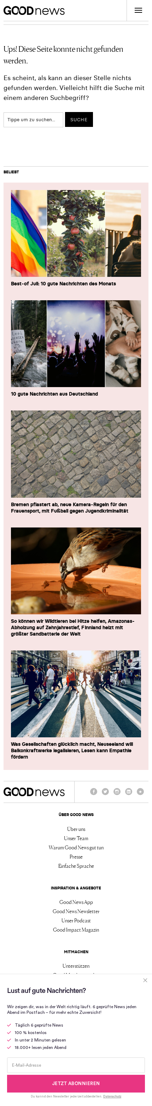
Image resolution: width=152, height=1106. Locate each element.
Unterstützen (76, 965)
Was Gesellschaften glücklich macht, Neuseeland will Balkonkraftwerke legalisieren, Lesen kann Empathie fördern (72, 750)
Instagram (117, 794)
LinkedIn (128, 794)
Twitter (105, 794)
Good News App (76, 901)
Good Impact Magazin (76, 929)
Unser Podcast (76, 920)
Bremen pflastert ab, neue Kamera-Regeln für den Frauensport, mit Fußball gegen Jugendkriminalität (69, 507)
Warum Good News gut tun (76, 847)
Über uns (76, 828)
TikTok (140, 794)
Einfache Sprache (76, 865)
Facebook (93, 794)
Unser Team (76, 838)
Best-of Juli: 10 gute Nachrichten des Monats (63, 283)
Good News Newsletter (76, 911)
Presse (76, 856)
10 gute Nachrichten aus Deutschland (54, 394)
